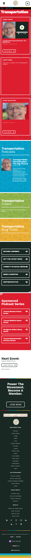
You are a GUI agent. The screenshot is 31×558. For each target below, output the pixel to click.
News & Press (15, 516)
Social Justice (15, 458)
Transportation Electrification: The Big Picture (14, 41)
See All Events (6, 369)
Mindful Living (15, 451)
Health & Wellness (15, 443)
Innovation (15, 446)
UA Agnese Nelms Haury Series (12, 330)
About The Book (15, 511)
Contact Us (15, 501)
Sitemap (18, 536)
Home (2, 8)
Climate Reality (15, 433)
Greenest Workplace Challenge (15, 481)
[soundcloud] (15, 550)
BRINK (28, 534)
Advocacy (15, 430)
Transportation (9, 8)
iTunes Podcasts (16, 541)
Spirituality (15, 461)
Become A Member (15, 476)
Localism (15, 448)
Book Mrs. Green (15, 493)
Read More (7, 132)
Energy (15, 436)
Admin (12, 536)
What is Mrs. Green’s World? (15, 508)
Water (15, 468)
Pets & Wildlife (15, 456)
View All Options (15, 483)
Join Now (15, 404)
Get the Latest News (15, 478)
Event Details (8, 365)
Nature (15, 453)
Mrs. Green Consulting (15, 496)
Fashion (15, 438)
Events (15, 486)
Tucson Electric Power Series (12, 312)
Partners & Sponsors (15, 498)
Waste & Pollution (15, 466)
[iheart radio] (15, 546)
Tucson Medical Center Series (12, 321)
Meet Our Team (15, 513)
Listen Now (8, 51)
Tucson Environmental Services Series (12, 339)
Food (15, 441)
